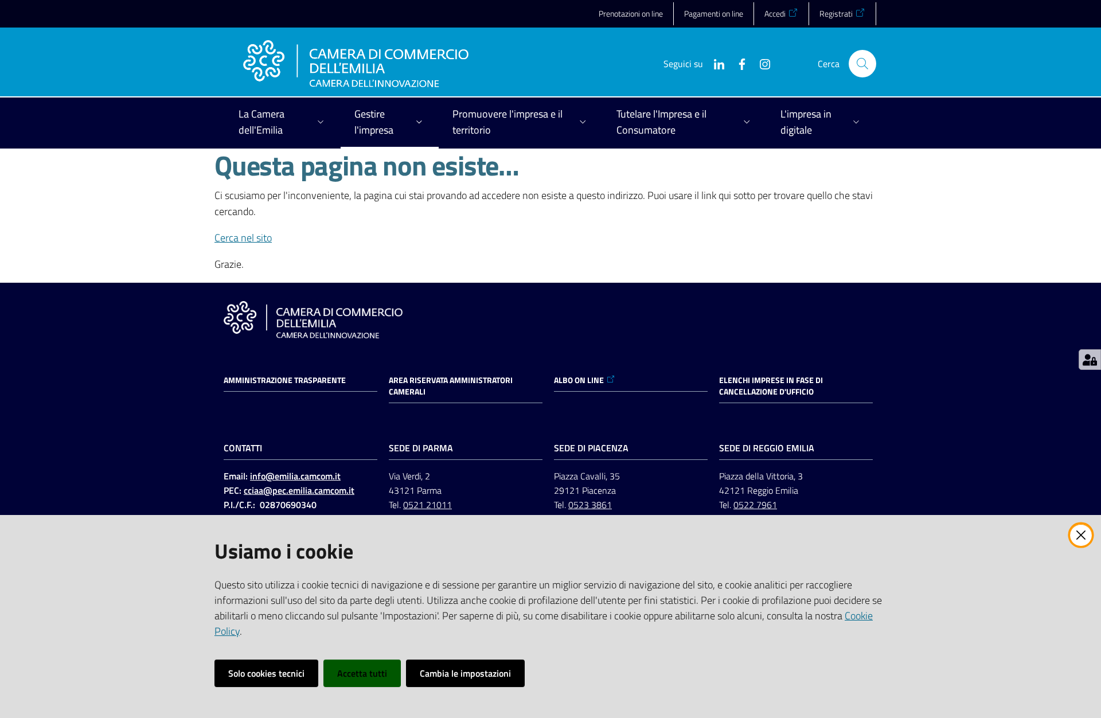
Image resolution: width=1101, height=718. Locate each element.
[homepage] (355, 63)
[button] (862, 63)
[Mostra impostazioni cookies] (1090, 359)
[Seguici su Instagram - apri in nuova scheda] (760, 63)
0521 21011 (427, 505)
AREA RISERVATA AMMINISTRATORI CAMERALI (451, 385)
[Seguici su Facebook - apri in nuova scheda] (737, 63)
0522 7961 (755, 505)
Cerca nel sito (243, 237)
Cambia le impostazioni (465, 673)
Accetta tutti (362, 673)
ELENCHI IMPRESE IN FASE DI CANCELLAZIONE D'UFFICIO (771, 385)
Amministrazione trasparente (285, 380)
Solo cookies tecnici (266, 673)
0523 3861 (590, 505)
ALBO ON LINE (579, 380)
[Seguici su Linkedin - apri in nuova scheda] (714, 63)
